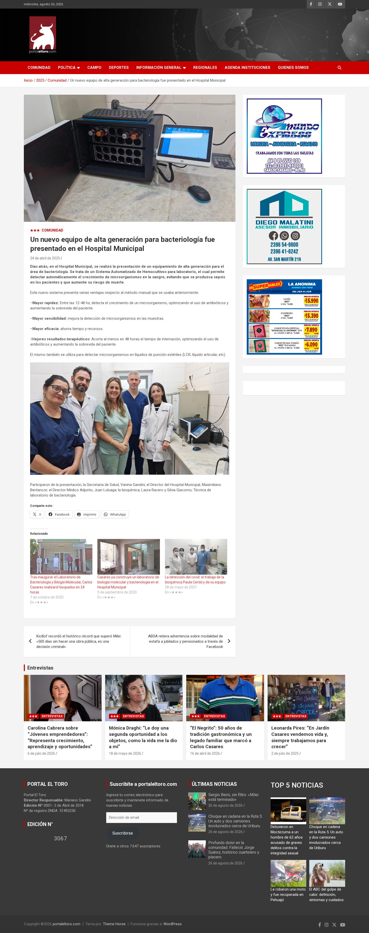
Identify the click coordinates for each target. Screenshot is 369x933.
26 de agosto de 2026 (225, 805)
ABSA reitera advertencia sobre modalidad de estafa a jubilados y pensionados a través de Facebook (185, 641)
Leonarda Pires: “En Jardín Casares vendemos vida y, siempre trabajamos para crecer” (300, 737)
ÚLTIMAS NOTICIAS (214, 784)
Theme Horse (114, 924)
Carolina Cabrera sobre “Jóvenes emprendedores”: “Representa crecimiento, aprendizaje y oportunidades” (60, 737)
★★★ (35, 230)
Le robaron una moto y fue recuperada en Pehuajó (288, 894)
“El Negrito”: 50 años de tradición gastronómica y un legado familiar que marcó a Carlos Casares (221, 737)
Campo (94, 67)
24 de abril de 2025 (45, 258)
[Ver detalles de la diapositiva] (284, 136)
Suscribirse (122, 833)
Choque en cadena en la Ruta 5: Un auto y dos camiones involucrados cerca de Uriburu (235, 821)
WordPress (172, 924)
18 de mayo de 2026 (125, 753)
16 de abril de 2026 (205, 753)
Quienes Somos (293, 67)
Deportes (119, 67)
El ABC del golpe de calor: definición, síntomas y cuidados (326, 894)
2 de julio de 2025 (285, 753)
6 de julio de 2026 (41, 753)
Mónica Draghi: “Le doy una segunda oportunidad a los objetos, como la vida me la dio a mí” (143, 737)
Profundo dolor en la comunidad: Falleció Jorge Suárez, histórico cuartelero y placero (233, 850)
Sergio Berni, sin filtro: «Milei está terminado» (233, 797)
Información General (158, 67)
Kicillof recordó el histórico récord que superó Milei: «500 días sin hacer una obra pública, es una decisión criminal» (78, 641)
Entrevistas (40, 668)
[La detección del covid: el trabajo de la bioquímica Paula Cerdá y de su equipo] (196, 557)
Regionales (205, 67)
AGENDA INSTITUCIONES (247, 67)
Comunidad (39, 67)
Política (67, 67)
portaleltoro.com (66, 924)
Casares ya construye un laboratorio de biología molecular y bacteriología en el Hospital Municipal (128, 582)
